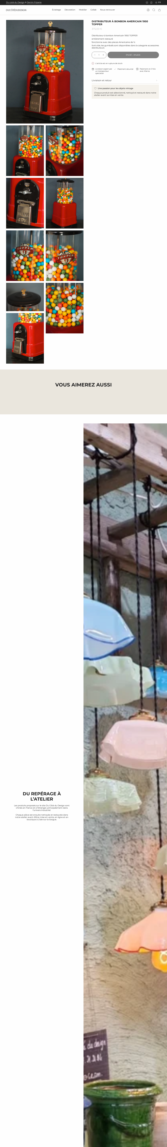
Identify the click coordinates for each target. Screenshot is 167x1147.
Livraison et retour (102, 80)
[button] (56, 10)
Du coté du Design (15, 2)
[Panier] (159, 10)
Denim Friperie (34, 2)
